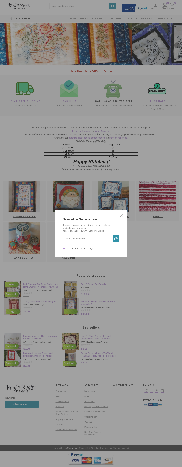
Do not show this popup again (80, 248)
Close (121, 215)
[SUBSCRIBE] (116, 238)
